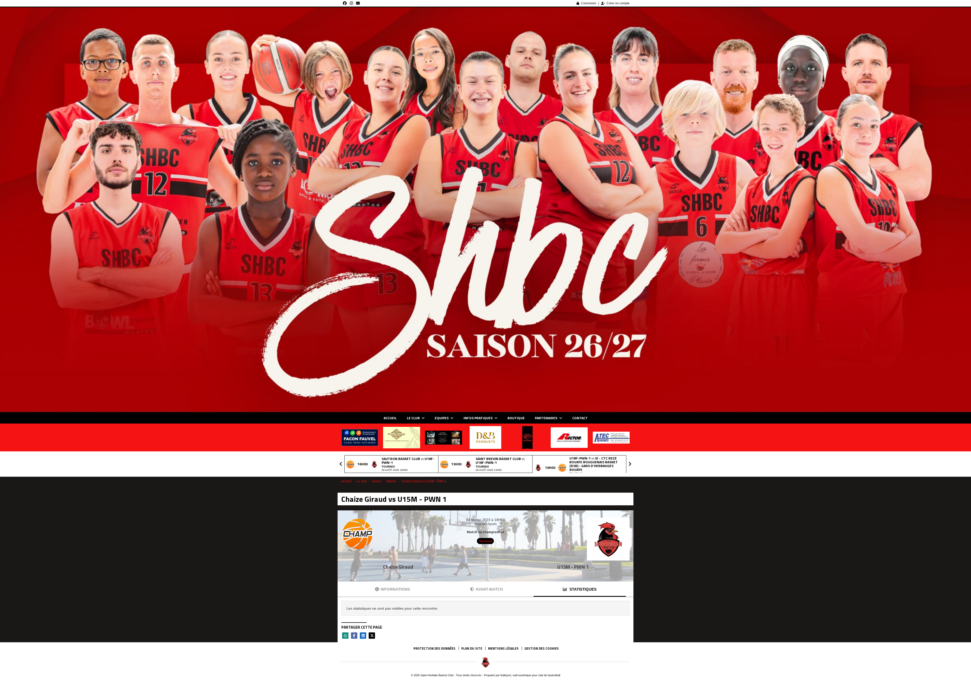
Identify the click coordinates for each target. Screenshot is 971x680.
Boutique (516, 418)
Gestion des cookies (541, 648)
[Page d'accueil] (485, 662)
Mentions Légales (503, 648)
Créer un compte (618, 3)
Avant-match (489, 589)
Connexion (588, 3)
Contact (580, 418)
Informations (395, 589)
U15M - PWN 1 (573, 567)
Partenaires (546, 418)
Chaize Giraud (398, 567)
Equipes (442, 418)
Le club (414, 418)
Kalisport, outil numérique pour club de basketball (530, 675)
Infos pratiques (478, 418)
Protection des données (434, 648)
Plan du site (471, 648)
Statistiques (582, 589)
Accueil (390, 418)
